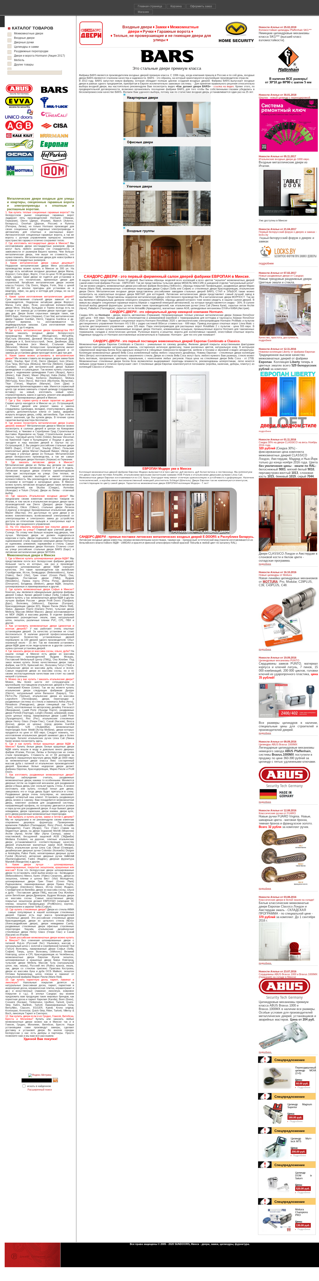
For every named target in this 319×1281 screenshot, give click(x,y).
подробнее (265, 431)
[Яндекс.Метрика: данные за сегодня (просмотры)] (39, 1075)
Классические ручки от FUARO (277, 813)
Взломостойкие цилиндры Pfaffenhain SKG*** (285, 30)
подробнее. (265, 963)
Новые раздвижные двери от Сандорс (281, 275)
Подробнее (304, 1087)
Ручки (148, 31)
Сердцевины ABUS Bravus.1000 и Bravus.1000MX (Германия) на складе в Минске (288, 975)
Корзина (176, 6)
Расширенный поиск (40, 1089)
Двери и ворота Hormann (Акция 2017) (39, 55)
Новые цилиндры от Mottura (275, 575)
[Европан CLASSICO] (288, 550)
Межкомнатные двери (28, 33)
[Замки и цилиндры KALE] (20, 137)
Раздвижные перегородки (31, 51)
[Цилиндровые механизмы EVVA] (19, 107)
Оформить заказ (201, 6)
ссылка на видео (223, 86)
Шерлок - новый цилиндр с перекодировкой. (285, 97)
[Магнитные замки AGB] (19, 129)
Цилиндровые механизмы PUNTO (279, 660)
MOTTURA (270, 581)
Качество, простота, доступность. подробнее (279, 339)
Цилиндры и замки (26, 46)
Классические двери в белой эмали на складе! (286, 899)
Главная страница (150, 6)
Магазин (143, 12)
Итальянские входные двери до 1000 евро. (284, 159)
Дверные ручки (24, 42)
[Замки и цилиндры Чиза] (54, 130)
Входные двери (24, 38)
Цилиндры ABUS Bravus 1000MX (278, 744)
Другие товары (24, 64)
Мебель (19, 60)
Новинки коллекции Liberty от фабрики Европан (287, 351)
